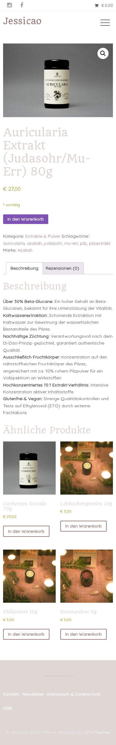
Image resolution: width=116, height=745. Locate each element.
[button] (103, 53)
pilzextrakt (99, 243)
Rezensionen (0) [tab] (62, 268)
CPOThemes (97, 732)
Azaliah (25, 250)
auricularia (14, 243)
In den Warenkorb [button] (26, 531)
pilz (83, 243)
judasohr (53, 243)
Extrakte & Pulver (42, 236)
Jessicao (22, 21)
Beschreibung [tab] (24, 268)
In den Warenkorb (25, 219)
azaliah (34, 243)
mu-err (71, 243)
